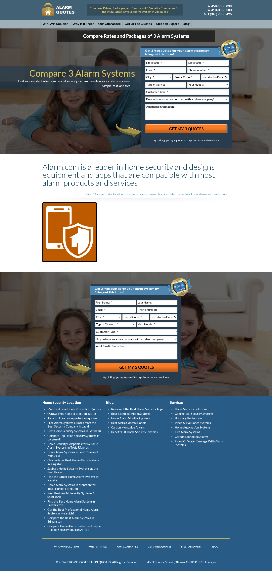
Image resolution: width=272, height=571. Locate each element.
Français (210, 562)
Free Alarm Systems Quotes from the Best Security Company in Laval (71, 424)
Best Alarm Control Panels (128, 423)
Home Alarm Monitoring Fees (130, 418)
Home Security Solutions (191, 409)
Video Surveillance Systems (193, 423)
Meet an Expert (167, 23)
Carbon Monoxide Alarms (128, 427)
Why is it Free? (83, 23)
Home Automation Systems (192, 427)
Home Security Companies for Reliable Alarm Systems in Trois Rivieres (72, 445)
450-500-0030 (221, 6)
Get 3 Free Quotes (138, 23)
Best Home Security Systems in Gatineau (74, 431)
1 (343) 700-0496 (219, 14)
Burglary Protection (188, 418)
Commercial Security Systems (194, 413)
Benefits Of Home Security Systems (134, 432)
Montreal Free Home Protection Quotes (74, 409)
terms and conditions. (208, 140)
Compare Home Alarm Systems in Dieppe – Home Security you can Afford (74, 527)
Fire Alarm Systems (187, 432)
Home (88, 194)
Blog (186, 23)
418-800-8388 (221, 10)
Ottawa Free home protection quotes (72, 413)
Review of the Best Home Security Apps (137, 409)
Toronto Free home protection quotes (72, 418)
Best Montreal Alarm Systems (130, 413)
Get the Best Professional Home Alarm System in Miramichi (73, 511)
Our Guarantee (109, 23)
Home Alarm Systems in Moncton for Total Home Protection (71, 486)
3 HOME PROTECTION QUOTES (89, 562)
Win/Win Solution (55, 23)
